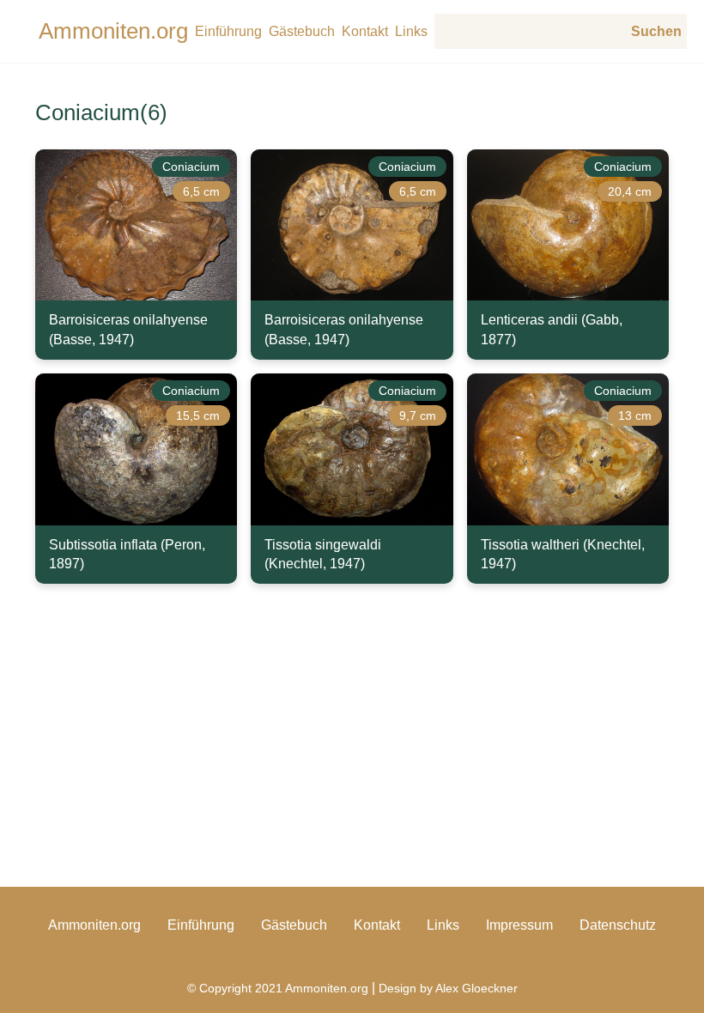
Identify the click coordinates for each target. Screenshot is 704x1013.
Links (411, 31)
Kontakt (365, 31)
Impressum (519, 925)
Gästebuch (302, 31)
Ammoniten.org (113, 31)
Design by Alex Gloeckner (448, 988)
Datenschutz (618, 925)
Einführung (228, 31)
